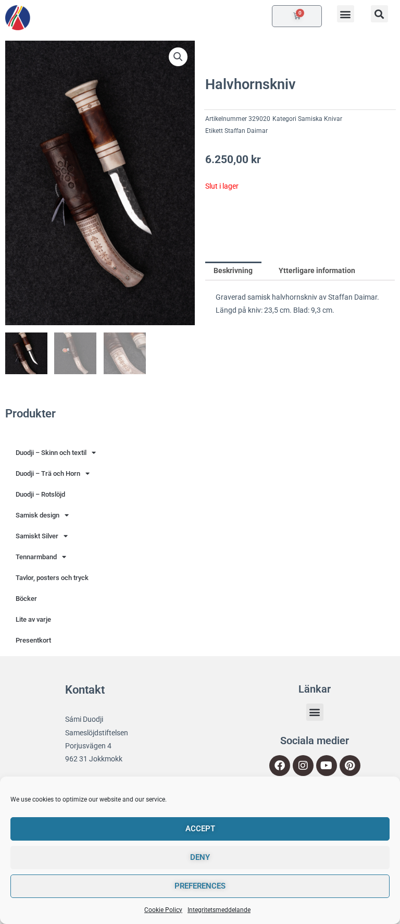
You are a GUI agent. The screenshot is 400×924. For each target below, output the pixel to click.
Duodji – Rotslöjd (40, 494)
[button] (345, 13)
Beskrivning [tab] (233, 270)
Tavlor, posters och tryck (52, 578)
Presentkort (33, 640)
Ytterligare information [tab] (317, 270)
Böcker (26, 598)
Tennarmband (36, 557)
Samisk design (37, 515)
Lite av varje (33, 619)
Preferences (200, 886)
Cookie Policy (163, 910)
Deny (200, 857)
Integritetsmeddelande (219, 910)
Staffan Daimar (246, 130)
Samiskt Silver (37, 536)
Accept (200, 828)
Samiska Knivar (320, 118)
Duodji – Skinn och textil (51, 453)
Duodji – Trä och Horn (48, 473)
